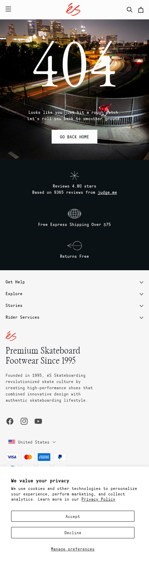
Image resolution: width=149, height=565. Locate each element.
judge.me (107, 192)
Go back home (74, 136)
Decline (72, 532)
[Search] (130, 9)
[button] (59, 9)
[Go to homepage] (73, 9)
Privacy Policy (98, 499)
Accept (72, 516)
